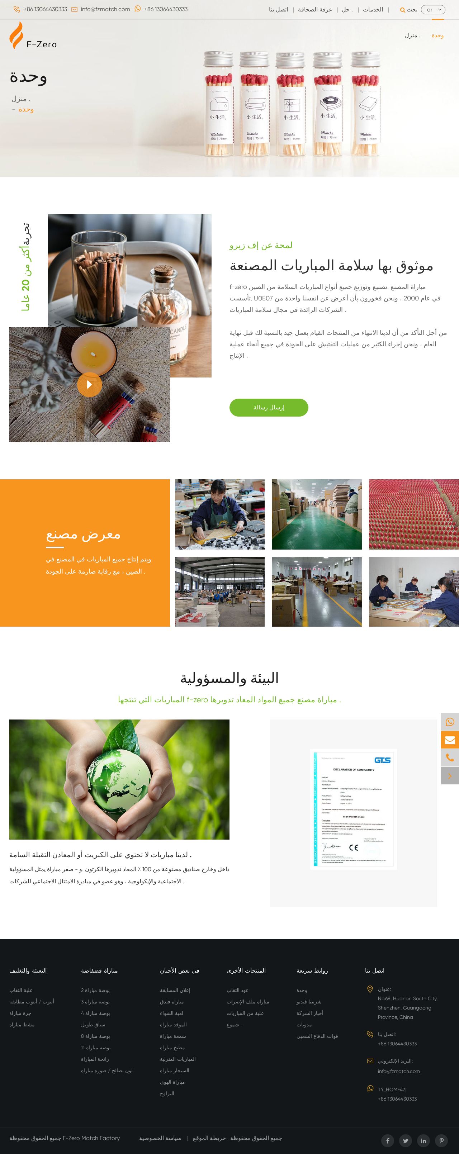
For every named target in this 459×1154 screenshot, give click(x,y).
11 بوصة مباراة (96, 1047)
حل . (347, 9)
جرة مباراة (20, 1013)
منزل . (412, 35)
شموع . (234, 1024)
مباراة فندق (172, 1002)
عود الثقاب (238, 990)
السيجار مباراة (174, 1070)
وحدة (438, 35)
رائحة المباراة (95, 1059)
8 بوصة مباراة (95, 1036)
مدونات (304, 1024)
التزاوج (167, 1093)
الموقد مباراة (173, 1024)
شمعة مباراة (173, 1036)
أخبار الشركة (310, 1013)
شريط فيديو (309, 1002)
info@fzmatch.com (105, 9)
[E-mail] (450, 740)
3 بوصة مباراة (95, 1002)
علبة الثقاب (21, 990)
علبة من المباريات (245, 1013)
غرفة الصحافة (315, 9)
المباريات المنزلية (178, 1059)
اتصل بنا (278, 9)
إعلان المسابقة (175, 990)
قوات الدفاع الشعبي (317, 1036)
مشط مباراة (22, 1024)
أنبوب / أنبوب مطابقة (31, 1002)
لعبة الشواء (171, 1013)
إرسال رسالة (269, 407)
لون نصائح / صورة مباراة (107, 1070)
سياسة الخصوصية (160, 1138)
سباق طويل (93, 1024)
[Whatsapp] (450, 722)
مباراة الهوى (172, 1082)
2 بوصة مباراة (95, 990)
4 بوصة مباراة (95, 1013)
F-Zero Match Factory (92, 1138)
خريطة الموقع (209, 1138)
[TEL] (450, 757)
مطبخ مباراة (172, 1047)
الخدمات (373, 9)
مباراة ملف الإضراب (248, 1002)
